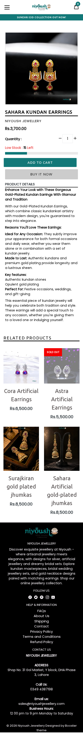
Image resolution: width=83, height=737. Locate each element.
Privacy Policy (41, 631)
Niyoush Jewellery (31, 725)
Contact (41, 626)
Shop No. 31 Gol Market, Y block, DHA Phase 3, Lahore (42, 672)
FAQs (41, 610)
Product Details (20, 184)
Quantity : (13, 138)
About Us (41, 615)
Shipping (41, 621)
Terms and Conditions (42, 636)
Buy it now (41, 174)
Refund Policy (41, 641)
